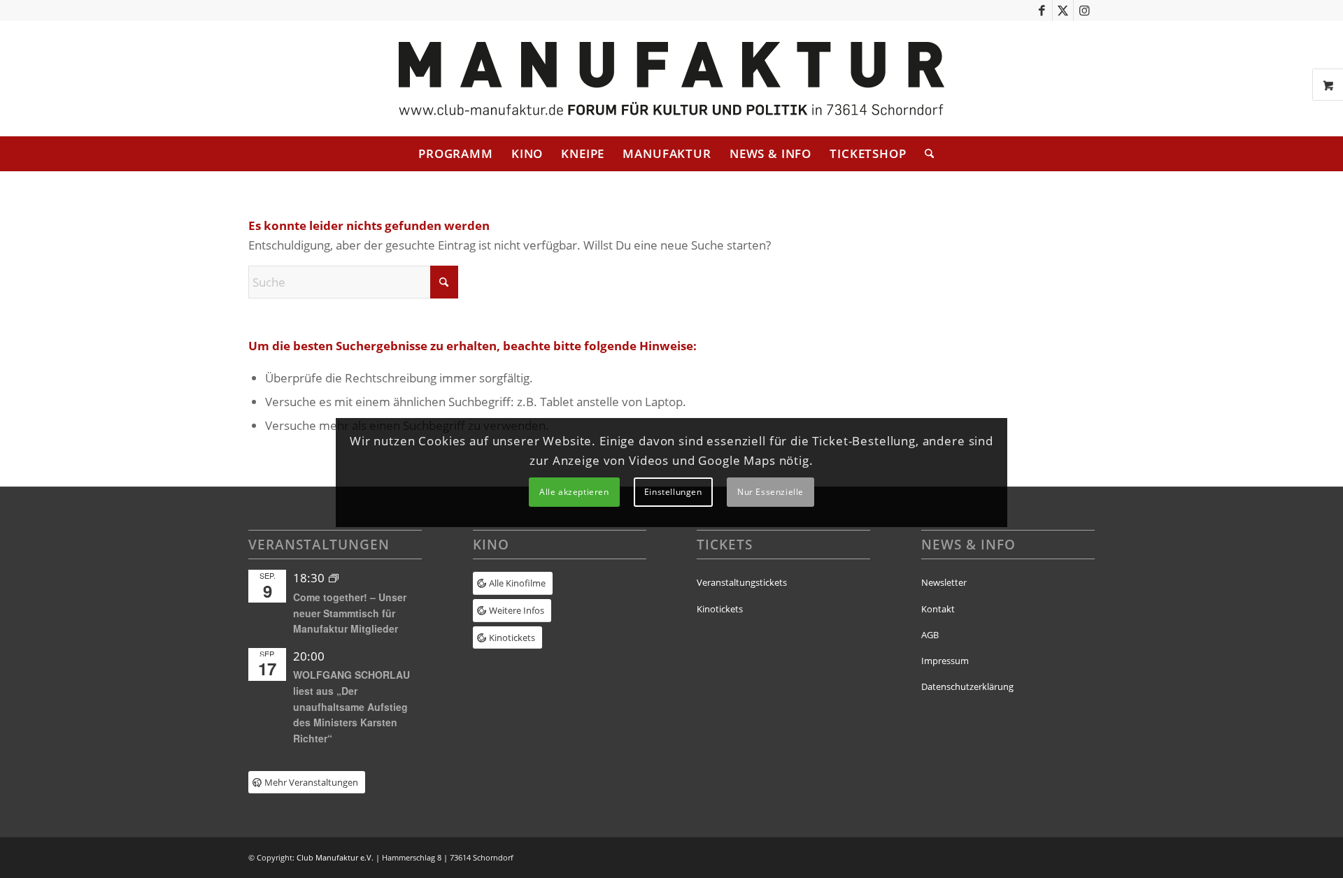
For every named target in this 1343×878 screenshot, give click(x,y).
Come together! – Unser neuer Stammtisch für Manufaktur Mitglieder (349, 612)
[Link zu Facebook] (1042, 10)
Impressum (945, 660)
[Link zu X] (1063, 10)
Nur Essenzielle (770, 492)
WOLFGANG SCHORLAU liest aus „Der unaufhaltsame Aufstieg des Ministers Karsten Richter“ (351, 706)
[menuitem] (455, 153)
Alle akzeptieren (574, 492)
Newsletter (944, 582)
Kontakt (938, 609)
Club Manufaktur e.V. (335, 857)
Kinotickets (720, 609)
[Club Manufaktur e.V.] (671, 78)
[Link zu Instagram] (1084, 10)
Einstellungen (673, 492)
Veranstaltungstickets (742, 582)
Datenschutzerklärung (967, 686)
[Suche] (925, 153)
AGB (930, 634)
